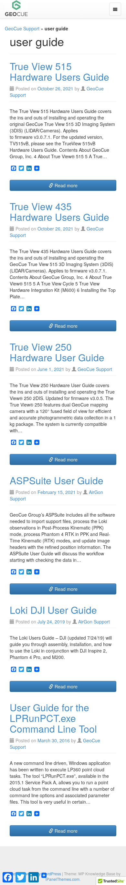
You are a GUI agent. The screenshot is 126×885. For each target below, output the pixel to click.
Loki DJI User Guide (53, 610)
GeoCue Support (22, 28)
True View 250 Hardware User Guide (57, 352)
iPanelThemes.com (62, 879)
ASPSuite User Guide (56, 480)
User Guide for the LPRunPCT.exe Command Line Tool (53, 718)
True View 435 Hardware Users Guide (59, 211)
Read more (65, 185)
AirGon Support (94, 621)
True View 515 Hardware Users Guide (59, 71)
